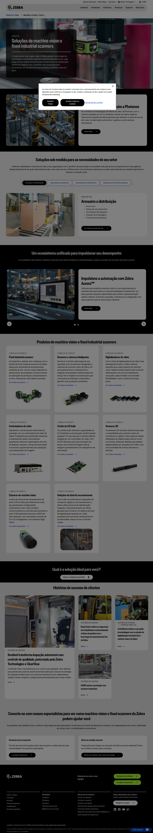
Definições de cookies (93, 102)
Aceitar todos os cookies (72, 103)
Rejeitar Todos (50, 103)
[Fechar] (112, 86)
